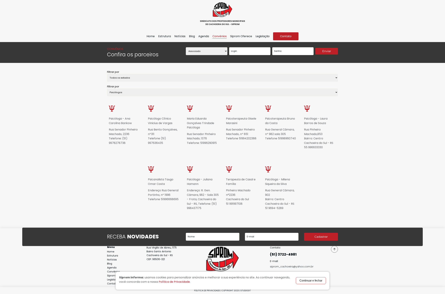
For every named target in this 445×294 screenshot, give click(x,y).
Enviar (326, 51)
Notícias (179, 36)
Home (151, 36)
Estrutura (164, 36)
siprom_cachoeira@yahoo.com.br (291, 266)
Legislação (263, 36)
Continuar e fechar (311, 280)
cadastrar (321, 236)
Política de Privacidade (207, 290)
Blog (192, 36)
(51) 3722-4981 (283, 254)
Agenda (203, 36)
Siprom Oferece (241, 36)
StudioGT (245, 290)
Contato (286, 36)
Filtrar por (113, 72)
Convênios (219, 36)
